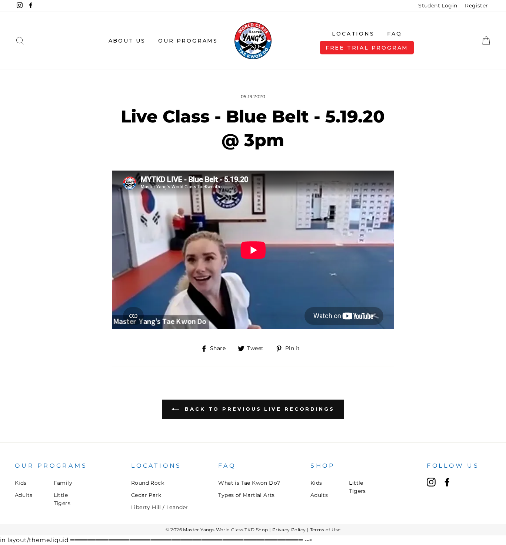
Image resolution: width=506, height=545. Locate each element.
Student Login (437, 6)
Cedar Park (146, 495)
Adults (23, 495)
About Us (127, 40)
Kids (21, 483)
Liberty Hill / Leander (159, 507)
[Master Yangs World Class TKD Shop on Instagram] (431, 482)
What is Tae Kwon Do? (249, 483)
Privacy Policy (289, 529)
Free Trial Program (367, 47)
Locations (353, 33)
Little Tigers (62, 499)
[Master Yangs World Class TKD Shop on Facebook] (447, 482)
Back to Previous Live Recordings (258, 409)
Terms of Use (325, 529)
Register (476, 6)
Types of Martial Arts (246, 495)
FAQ (394, 33)
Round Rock (147, 483)
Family (63, 483)
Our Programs (188, 40)
